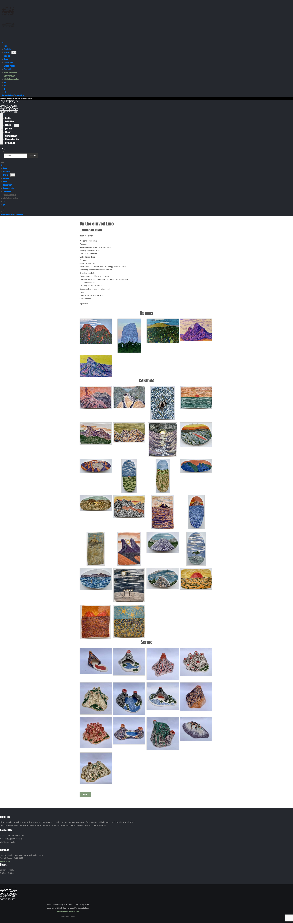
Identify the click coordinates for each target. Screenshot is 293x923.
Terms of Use (19, 95)
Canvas (146, 313)
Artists (7, 52)
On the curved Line (97, 223)
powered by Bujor (68, 916)
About (6, 59)
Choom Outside (10, 66)
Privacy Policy (7, 95)
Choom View (8, 62)
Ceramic (146, 380)
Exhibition (7, 49)
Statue (146, 642)
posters (7, 56)
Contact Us (8, 69)
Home (6, 46)
